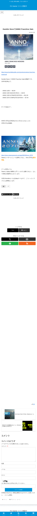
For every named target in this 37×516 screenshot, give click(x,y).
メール (3, 469)
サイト (3, 475)
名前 (2, 463)
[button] (24, 230)
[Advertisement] (18, 20)
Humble (16, 194)
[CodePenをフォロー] (27, 239)
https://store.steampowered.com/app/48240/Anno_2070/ (17, 155)
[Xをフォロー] (9, 239)
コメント (4, 446)
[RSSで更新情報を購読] (27, 243)
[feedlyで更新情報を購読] (9, 243)
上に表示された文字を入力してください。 (13, 483)
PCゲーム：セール (7, 194)
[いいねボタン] (3, 186)
